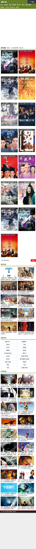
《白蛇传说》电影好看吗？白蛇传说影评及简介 (8, 78)
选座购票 (26, 341)
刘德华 (2, 7)
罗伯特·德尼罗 (25, 356)
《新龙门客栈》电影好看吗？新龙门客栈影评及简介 (26, 51)
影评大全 (12, 7)
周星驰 (14, 5)
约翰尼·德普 (25, 367)
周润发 (25, 350)
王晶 (10, 5)
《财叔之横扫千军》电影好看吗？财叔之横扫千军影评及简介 (26, 104)
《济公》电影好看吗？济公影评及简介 (26, 183)
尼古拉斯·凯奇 (9, 353)
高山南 (9, 356)
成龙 (23, 5)
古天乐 (7, 7)
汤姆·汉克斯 (9, 362)
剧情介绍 (9, 341)
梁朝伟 (9, 350)
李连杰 (9, 359)
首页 (1, 5)
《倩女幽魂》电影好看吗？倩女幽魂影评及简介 (8, 156)
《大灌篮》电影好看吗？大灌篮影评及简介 (8, 51)
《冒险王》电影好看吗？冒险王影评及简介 (26, 78)
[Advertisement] (18, 28)
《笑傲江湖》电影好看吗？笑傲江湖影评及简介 (26, 130)
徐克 (9, 367)
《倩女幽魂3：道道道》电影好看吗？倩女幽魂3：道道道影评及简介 (26, 156)
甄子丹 (19, 5)
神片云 (4, 2)
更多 (17, 7)
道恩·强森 (28, 5)
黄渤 (9, 364)
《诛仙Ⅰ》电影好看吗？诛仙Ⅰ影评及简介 (8, 183)
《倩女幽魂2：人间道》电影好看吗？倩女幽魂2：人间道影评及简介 (8, 130)
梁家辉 (6, 5)
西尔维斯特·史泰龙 (25, 359)
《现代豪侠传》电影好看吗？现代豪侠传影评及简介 (8, 104)
